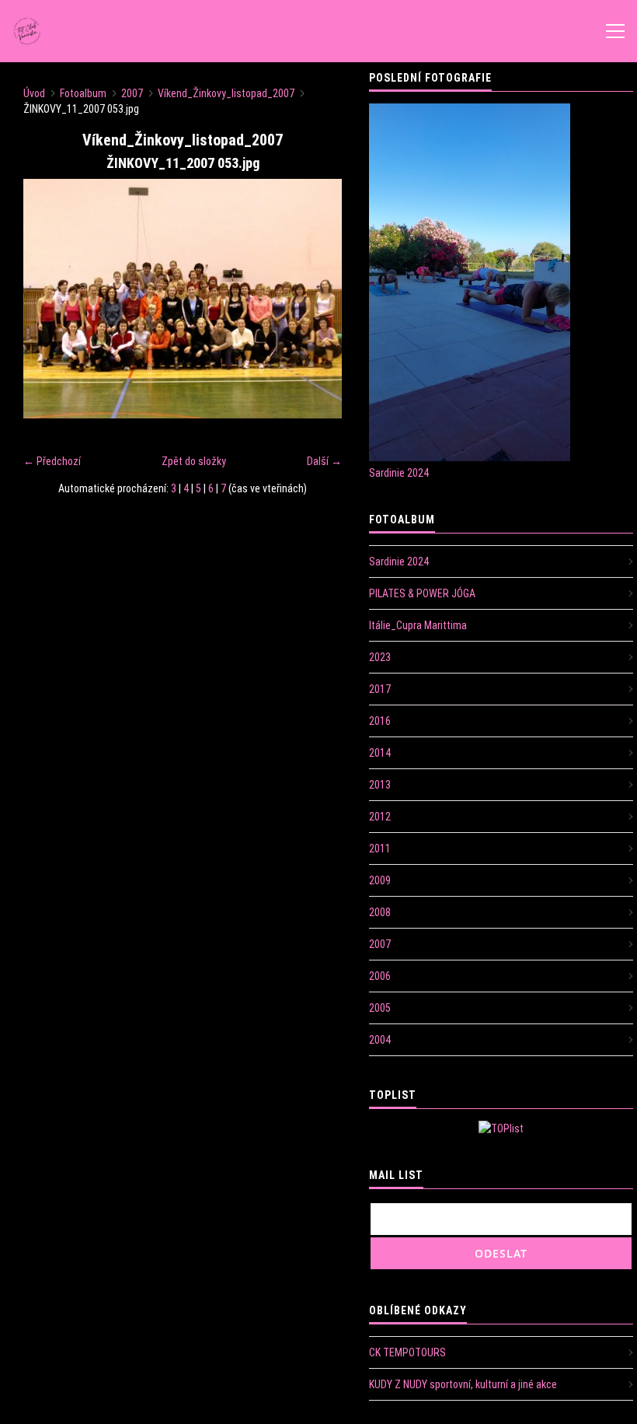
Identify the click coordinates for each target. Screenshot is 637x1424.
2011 (380, 848)
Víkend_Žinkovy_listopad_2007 (226, 93)
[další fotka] (316, 298)
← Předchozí (52, 461)
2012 (380, 816)
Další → (324, 461)
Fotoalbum (83, 93)
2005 (380, 1008)
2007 (132, 93)
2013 (380, 784)
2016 (380, 721)
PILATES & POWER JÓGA (422, 593)
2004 (380, 1040)
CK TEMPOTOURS (407, 1352)
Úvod (34, 93)
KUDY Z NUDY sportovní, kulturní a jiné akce (463, 1384)
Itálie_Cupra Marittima (418, 625)
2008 (380, 912)
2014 (380, 753)
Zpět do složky (194, 461)
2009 (380, 880)
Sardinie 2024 (399, 473)
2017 (380, 689)
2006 (380, 976)
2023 (380, 657)
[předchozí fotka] (48, 298)
